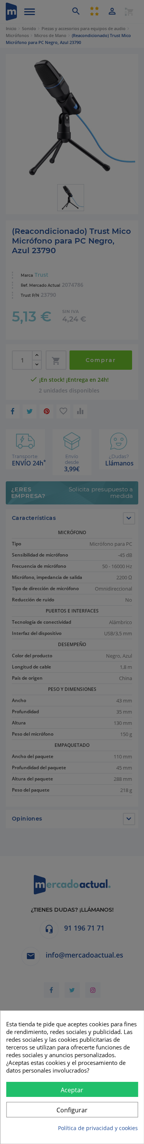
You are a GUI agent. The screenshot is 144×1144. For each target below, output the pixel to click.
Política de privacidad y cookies (98, 1128)
